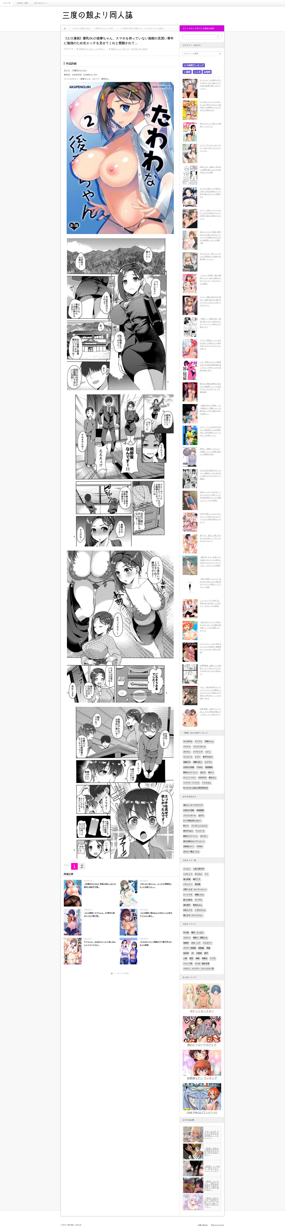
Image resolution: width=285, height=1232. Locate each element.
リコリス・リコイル (191, 783)
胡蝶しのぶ (199, 895)
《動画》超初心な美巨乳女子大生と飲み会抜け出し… (211, 1151)
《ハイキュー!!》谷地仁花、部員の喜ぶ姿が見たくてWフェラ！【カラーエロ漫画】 (210, 603)
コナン (208, 752)
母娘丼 (186, 943)
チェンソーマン (189, 778)
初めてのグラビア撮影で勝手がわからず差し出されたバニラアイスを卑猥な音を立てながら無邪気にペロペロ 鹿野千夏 (210, 237)
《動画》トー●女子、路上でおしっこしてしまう (212, 1168)
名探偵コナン (188, 846)
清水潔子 (186, 905)
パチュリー (187, 884)
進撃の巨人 (197, 762)
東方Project (208, 757)
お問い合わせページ (40, 3)
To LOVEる (187, 741)
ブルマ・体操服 (189, 948)
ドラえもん (206, 783)
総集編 (201, 948)
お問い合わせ (203, 1225)
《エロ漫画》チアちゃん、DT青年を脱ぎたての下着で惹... (99, 914)
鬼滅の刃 (186, 762)
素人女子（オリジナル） (193, 915)
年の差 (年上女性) (139, 49)
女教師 (199, 953)
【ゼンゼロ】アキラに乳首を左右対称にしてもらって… (211, 1134)
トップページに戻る (121, 973)
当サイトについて (217, 1225)
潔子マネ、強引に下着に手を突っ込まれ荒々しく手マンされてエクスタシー (210, 538)
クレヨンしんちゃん (199, 826)
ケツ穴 (212, 958)
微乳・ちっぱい (197, 932)
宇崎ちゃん (209, 741)
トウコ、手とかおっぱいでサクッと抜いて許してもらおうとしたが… (210, 148)
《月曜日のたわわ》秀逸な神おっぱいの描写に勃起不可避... (100, 885)
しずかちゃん (200, 910)
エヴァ (197, 757)
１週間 (187, 72)
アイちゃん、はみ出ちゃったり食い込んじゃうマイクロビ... (100, 943)
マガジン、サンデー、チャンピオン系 (198, 969)
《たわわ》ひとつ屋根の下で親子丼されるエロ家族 (156, 943)
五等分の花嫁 (188, 767)
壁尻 (191, 958)
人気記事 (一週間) (22, 3)
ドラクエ (186, 747)
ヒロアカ (208, 762)
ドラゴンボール (199, 747)
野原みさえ (197, 905)
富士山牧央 (187, 900)
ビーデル (198, 900)
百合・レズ (195, 943)
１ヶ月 (197, 72)
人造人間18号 (198, 869)
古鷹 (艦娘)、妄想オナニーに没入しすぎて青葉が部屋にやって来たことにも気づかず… (210, 711)
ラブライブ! (198, 752)
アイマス (198, 741)
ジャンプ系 (187, 963)
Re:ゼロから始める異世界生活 (195, 788)
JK (192, 953)
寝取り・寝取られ (200, 938)
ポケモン (186, 752)
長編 (208, 948)
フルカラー (207, 943)
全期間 (207, 72)
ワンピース (187, 757)
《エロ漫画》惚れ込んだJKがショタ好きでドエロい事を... (156, 914)
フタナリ (186, 938)
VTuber (200, 767)
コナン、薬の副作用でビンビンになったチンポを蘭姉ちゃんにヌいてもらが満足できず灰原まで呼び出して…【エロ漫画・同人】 (210, 692)
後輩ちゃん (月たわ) (120, 49)
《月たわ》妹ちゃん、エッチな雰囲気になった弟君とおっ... (156, 885)
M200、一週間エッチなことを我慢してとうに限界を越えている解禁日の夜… (210, 451)
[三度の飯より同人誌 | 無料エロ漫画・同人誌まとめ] (101, 16)
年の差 (186, 932)
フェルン (186, 869)
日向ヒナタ (187, 910)
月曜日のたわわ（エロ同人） (92, 49)
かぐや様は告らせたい (192, 821)
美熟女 (204, 958)
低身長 (186, 953)
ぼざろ (203, 772)
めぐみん (198, 874)
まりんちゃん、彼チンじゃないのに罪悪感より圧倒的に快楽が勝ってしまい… (210, 256)
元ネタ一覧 (6, 3)
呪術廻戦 (208, 767)
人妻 (185, 958)
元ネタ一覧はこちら (191, 852)
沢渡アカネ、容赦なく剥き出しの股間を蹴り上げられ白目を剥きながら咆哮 (210, 169)
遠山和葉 (186, 879)
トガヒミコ (187, 874)
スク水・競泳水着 (202, 963)
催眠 (197, 958)
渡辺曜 (197, 884)
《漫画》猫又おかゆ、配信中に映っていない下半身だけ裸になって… (211, 1202)
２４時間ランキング (194, 65)
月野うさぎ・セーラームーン (194, 889)
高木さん (212, 778)
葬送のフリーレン (190, 772)
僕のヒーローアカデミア (193, 805)
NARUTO (202, 778)
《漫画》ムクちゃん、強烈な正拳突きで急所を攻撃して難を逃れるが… (211, 1185)
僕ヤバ (211, 772)
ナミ (206, 874)
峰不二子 (196, 879)
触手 (206, 953)
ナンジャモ (187, 895)
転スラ (186, 826)
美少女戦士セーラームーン (194, 841)
